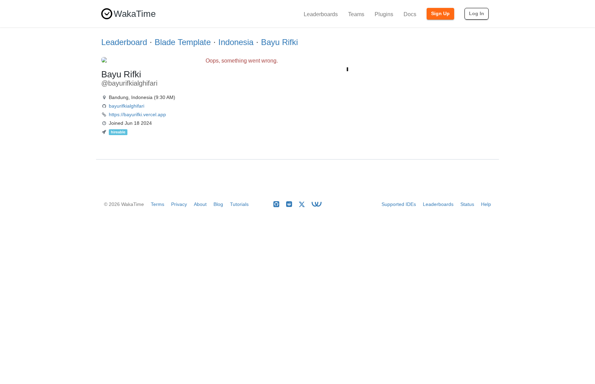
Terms (157, 204)
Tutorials (239, 204)
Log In (476, 13)
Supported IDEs (399, 204)
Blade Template (183, 42)
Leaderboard (124, 42)
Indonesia (235, 42)
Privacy (179, 204)
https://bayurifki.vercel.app (137, 114)
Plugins (384, 14)
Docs (410, 14)
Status (467, 204)
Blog (218, 204)
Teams (356, 14)
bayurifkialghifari (126, 106)
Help (486, 204)
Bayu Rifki (279, 42)
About (200, 204)
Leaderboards (321, 14)
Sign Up (440, 13)
